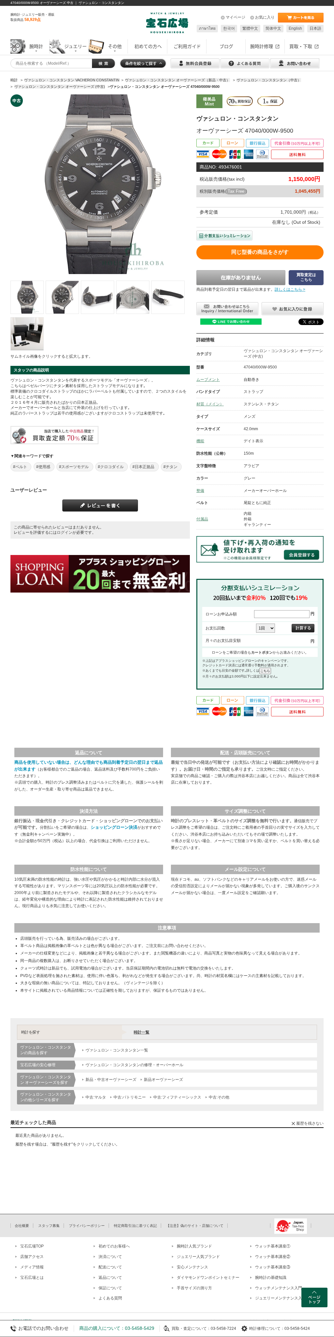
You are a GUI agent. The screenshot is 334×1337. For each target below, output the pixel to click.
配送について (110, 1267)
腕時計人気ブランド (194, 1246)
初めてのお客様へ (114, 1246)
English (295, 28)
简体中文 (273, 28)
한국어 (229, 28)
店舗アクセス (32, 1256)
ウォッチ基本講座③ (272, 1267)
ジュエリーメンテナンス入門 (280, 1298)
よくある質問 (110, 1298)
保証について (110, 1288)
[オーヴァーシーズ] (27, 297)
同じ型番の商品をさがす (260, 252)
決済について (110, 1256)
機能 (200, 441)
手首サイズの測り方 (194, 1288)
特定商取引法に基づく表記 (135, 1226)
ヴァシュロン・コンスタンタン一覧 (116, 1050)
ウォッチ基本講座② (272, 1256)
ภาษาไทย (207, 28)
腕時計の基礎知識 (270, 1277)
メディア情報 (32, 1267)
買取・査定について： (191, 1328)
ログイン (64, 532)
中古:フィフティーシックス (177, 1097)
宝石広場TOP (32, 1246)
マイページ (235, 17)
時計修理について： (266, 1328)
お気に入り (265, 17)
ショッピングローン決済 (114, 827)
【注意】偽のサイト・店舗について (194, 1226)
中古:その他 (219, 1097)
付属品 (202, 519)
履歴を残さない (310, 1123)
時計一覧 (141, 1032)
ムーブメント (208, 379)
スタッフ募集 (49, 1226)
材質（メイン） (210, 404)
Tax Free (236, 191)
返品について (110, 1277)
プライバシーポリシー (87, 1226)
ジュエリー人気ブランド (198, 1256)
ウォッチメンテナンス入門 (278, 1288)
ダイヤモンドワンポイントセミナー (208, 1277)
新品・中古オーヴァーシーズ (110, 1079)
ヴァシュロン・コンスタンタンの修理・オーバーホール (134, 1065)
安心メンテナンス (192, 1267)
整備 (200, 490)
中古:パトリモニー (130, 1097)
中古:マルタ (95, 1097)
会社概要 (22, 1226)
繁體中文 (250, 28)
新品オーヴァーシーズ (163, 1079)
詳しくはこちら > (290, 289)
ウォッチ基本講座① (272, 1246)
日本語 (315, 28)
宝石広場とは (32, 1277)
